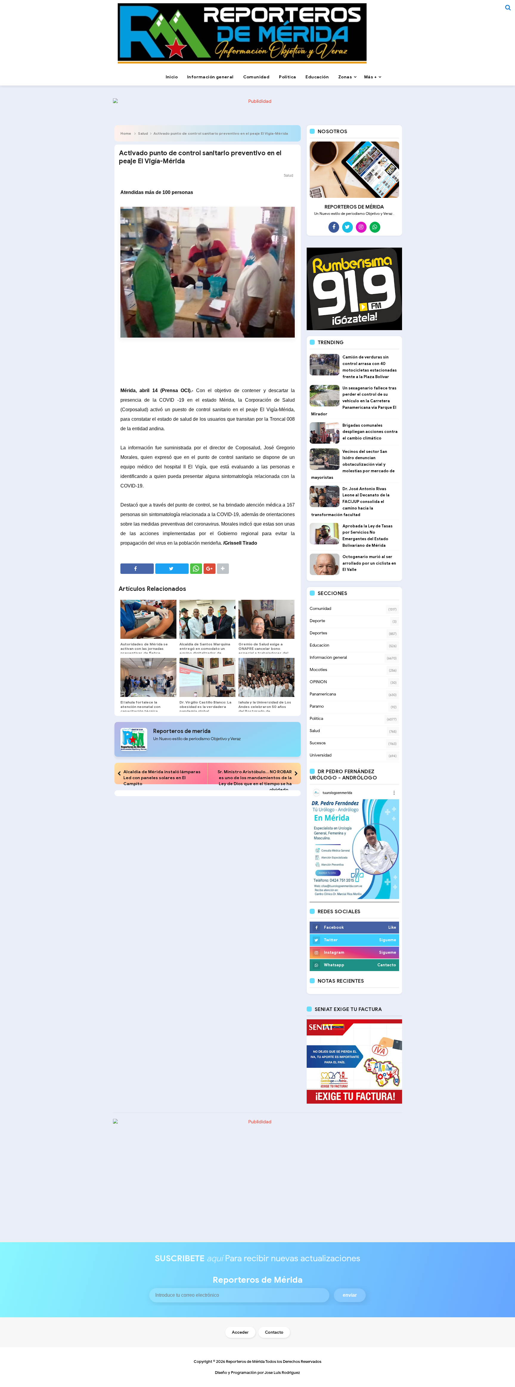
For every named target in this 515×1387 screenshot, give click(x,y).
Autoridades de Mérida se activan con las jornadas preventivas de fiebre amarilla (144, 651)
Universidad (320, 755)
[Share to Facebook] (137, 568)
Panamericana (323, 694)
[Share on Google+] (209, 568)
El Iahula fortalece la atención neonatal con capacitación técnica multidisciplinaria (140, 709)
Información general (328, 657)
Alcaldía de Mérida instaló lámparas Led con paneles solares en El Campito (162, 777)
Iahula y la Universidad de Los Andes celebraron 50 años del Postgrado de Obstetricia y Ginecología (264, 709)
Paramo (317, 706)
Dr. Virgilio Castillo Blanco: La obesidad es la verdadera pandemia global (205, 706)
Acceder (240, 1332)
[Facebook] (333, 227)
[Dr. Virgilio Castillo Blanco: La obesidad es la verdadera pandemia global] (207, 677)
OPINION (318, 681)
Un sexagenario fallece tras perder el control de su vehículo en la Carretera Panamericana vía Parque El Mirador (353, 401)
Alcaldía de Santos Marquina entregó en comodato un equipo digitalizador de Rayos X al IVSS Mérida (204, 651)
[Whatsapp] (375, 227)
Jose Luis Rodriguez (282, 1372)
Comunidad (320, 608)
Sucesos (318, 742)
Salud (143, 133)
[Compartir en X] (172, 568)
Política (316, 718)
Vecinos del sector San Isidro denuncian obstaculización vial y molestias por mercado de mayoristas (353, 464)
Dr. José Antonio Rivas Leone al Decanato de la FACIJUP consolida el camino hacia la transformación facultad (350, 501)
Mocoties (318, 669)
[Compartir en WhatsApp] (196, 568)
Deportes (318, 633)
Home (125, 133)
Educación (319, 645)
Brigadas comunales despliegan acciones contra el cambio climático (370, 432)
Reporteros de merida (181, 731)
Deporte (317, 620)
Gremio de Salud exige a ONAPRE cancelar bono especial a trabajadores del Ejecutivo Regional (263, 651)
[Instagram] (361, 227)
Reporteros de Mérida (245, 1361)
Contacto (274, 1332)
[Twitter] (347, 227)
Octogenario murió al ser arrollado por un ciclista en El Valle (369, 563)
